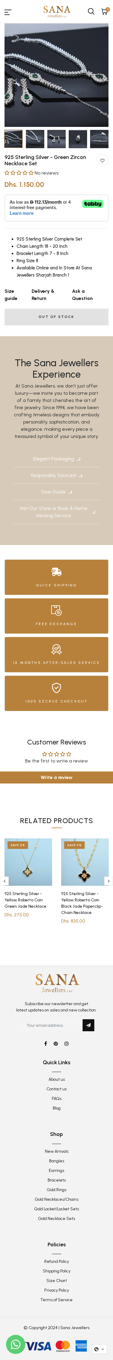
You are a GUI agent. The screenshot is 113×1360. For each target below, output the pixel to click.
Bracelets (57, 1180)
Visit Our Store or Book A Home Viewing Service (53, 511)
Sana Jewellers (74, 1327)
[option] (56, 75)
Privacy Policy (56, 1290)
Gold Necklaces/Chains (56, 1199)
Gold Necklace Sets (56, 1218)
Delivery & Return (43, 294)
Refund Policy (56, 1261)
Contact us (56, 1089)
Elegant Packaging (53, 459)
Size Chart (56, 1280)
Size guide (11, 294)
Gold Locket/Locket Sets (56, 1209)
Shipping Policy (57, 1271)
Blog (57, 1108)
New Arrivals (56, 1151)
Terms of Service (56, 1299)
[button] (20, 173)
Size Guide (53, 492)
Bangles (56, 1161)
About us (57, 1079)
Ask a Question (82, 294)
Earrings (56, 1170)
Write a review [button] (57, 777)
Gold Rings (56, 1189)
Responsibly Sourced (53, 475)
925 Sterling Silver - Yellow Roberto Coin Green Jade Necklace (25, 900)
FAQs (56, 1098)
